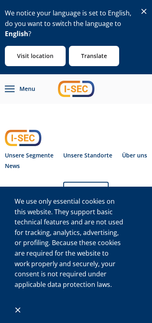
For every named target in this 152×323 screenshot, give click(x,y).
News (12, 166)
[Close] (144, 11)
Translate (94, 56)
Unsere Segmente (29, 155)
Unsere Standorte (87, 155)
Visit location (35, 56)
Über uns (134, 155)
